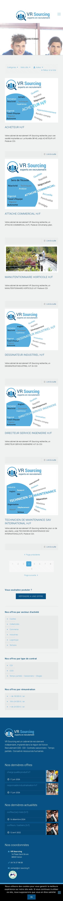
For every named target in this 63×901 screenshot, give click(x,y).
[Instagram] (35, 6)
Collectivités (14, 624)
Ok (31, 897)
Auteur (38, 67)
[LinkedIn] (31, 6)
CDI (11, 665)
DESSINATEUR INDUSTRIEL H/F (24, 354)
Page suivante (30, 575)
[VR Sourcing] (33, 15)
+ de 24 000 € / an (17, 707)
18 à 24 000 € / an (17, 701)
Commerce (14, 629)
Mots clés (24, 67)
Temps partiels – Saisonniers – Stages (26, 676)
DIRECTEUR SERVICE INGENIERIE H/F (28, 433)
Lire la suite (51, 154)
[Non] (59, 892)
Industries (14, 635)
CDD (12, 671)
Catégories (11, 67)
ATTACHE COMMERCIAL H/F (23, 213)
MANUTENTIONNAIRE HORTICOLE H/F (29, 277)
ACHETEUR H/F (14, 127)
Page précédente (33, 555)
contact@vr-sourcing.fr (42, 2)
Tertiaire (13, 645)
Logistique (14, 640)
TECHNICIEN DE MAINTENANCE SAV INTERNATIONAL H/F (28, 521)
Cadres (13, 619)
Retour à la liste (49, 70)
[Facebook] (27, 6)
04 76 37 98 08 (20, 2)
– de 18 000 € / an (17, 696)
